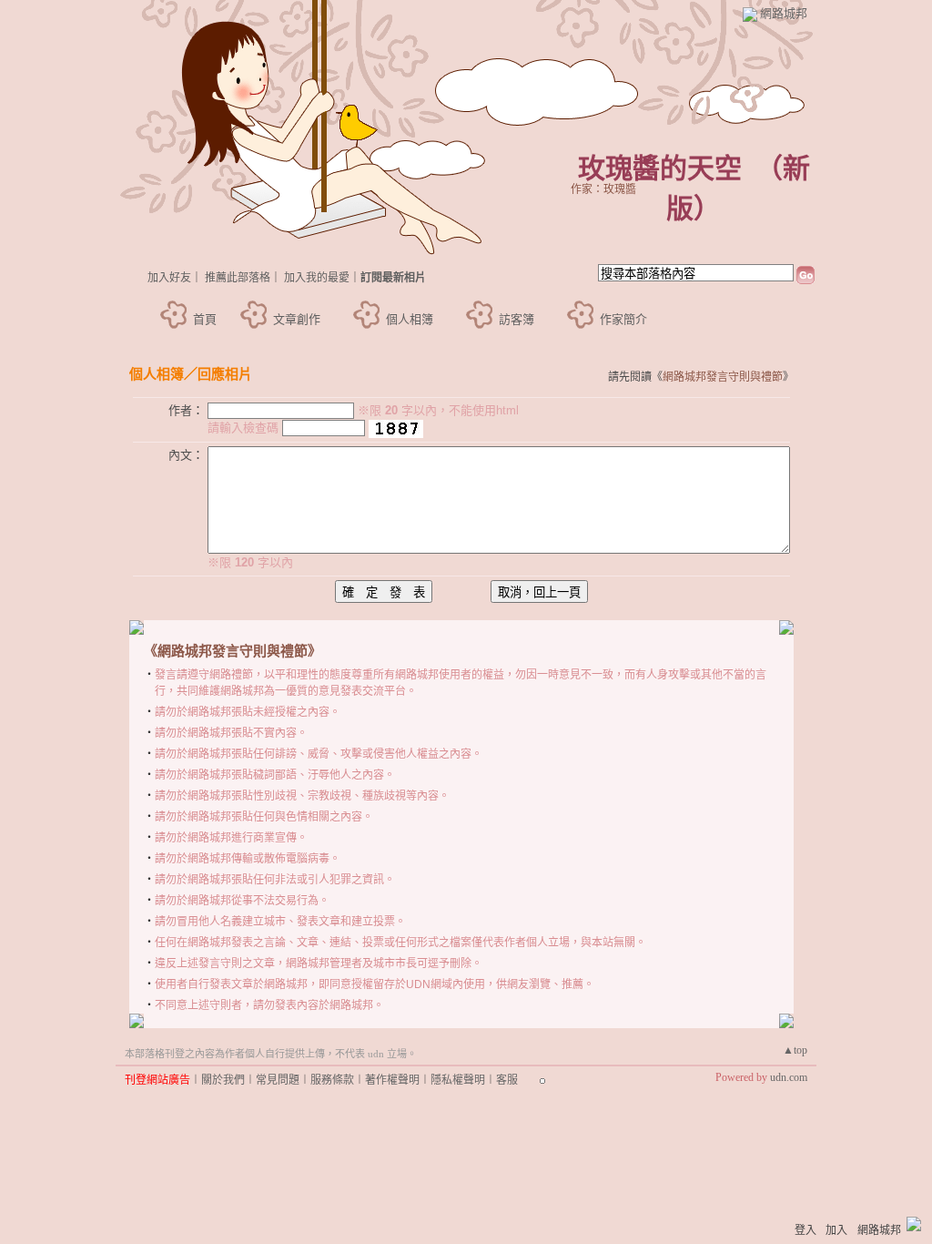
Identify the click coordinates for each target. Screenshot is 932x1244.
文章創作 (296, 319)
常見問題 (277, 1080)
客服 (507, 1080)
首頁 (205, 319)
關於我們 (223, 1080)
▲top (795, 1050)
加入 (836, 1230)
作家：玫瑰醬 (603, 189)
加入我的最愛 (317, 277)
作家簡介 (623, 319)
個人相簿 (409, 319)
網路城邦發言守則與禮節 (723, 377)
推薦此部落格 (237, 277)
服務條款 (332, 1080)
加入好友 (169, 277)
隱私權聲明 (458, 1080)
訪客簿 (516, 319)
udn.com (788, 1077)
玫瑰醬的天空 (660, 168)
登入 (805, 1230)
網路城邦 (783, 13)
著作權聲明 (392, 1080)
